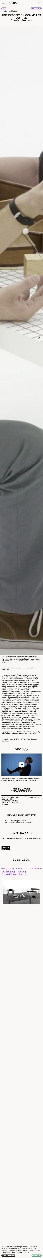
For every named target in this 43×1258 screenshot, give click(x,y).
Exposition (36, 8)
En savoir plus (8, 1255)
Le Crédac (10, 2)
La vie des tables (13, 871)
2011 (4, 8)
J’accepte (36, 1255)
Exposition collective (14, 874)
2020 (4, 869)
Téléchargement (33, 797)
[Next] (39, 338)
